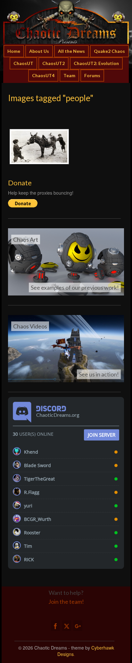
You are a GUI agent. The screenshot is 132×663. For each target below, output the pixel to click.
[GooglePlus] (77, 625)
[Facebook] (55, 625)
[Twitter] (66, 625)
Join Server (101, 435)
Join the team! (66, 601)
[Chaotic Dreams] (66, 22)
